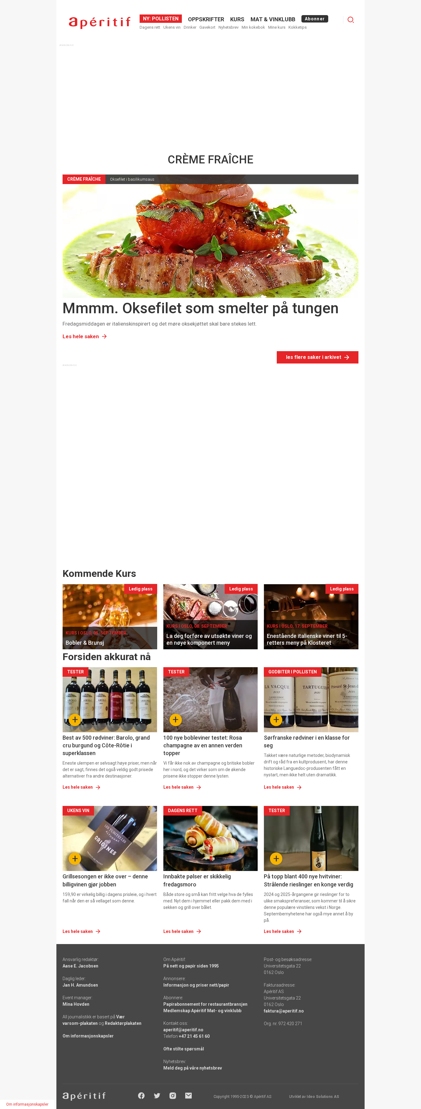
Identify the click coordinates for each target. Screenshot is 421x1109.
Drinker (190, 27)
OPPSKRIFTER (206, 19)
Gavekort (207, 27)
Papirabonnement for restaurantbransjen (205, 1004)
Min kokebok (253, 27)
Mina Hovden (76, 1004)
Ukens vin (172, 27)
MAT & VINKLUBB (273, 19)
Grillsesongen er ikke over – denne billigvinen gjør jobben (105, 880)
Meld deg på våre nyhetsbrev (192, 1068)
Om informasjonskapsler (88, 1035)
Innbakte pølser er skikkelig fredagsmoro (197, 880)
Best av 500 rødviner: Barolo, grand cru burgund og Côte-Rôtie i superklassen (106, 745)
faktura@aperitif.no (284, 1010)
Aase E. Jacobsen (80, 965)
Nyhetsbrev (229, 27)
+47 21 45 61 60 (194, 1036)
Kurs (237, 19)
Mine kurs (276, 27)
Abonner (315, 18)
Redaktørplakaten (123, 1023)
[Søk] (351, 20)
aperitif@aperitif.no (183, 1029)
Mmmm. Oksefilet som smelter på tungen (201, 308)
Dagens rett (150, 27)
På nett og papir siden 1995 (191, 965)
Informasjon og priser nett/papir (196, 985)
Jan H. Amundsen (80, 985)
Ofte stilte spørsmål (183, 1048)
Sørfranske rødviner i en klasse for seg (307, 741)
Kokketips (297, 27)
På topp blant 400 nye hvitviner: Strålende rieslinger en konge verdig (308, 880)
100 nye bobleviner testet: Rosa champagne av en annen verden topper (202, 745)
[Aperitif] (99, 23)
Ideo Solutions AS (323, 1097)
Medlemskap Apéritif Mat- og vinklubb (202, 1010)
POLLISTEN (164, 19)
